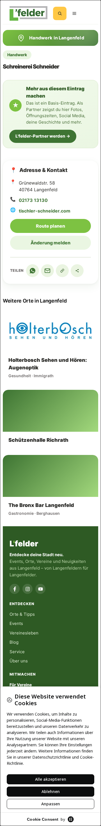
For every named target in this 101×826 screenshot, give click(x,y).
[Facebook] (15, 589)
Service (17, 651)
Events (16, 623)
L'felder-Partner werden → (42, 136)
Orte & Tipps (22, 614)
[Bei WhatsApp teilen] (32, 270)
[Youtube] (40, 589)
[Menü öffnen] (74, 13)
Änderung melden (50, 243)
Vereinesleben (24, 633)
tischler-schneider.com (44, 211)
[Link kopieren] (62, 270)
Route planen (63, 226)
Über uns (19, 661)
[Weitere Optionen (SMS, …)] (77, 270)
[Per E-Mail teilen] (47, 270)
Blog (14, 642)
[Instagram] (27, 589)
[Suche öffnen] (59, 13)
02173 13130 (33, 200)
